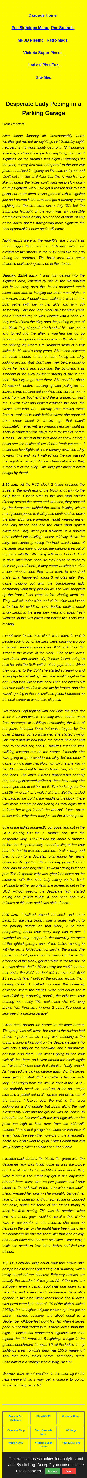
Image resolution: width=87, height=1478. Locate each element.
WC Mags (71, 1430)
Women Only (15, 1442)
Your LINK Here (71, 1442)
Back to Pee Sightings (16, 1418)
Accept (53, 1471)
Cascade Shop (16, 1430)
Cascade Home (71, 1416)
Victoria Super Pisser (43, 1444)
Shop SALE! (43, 1416)
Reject (69, 1471)
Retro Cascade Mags (43, 1432)
